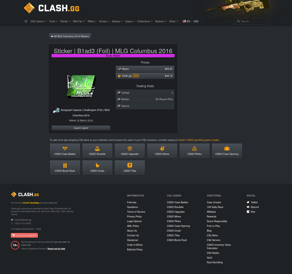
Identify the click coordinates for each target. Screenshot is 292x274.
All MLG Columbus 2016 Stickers (71, 36)
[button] (186, 21)
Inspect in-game (81, 127)
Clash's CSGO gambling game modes (199, 140)
